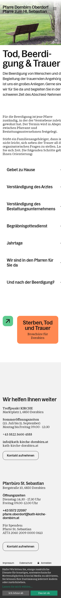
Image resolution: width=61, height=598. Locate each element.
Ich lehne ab (16, 593)
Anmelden (46, 563)
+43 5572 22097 (15, 510)
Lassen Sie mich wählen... (17, 586)
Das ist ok (44, 593)
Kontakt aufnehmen (20, 455)
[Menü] (54, 8)
